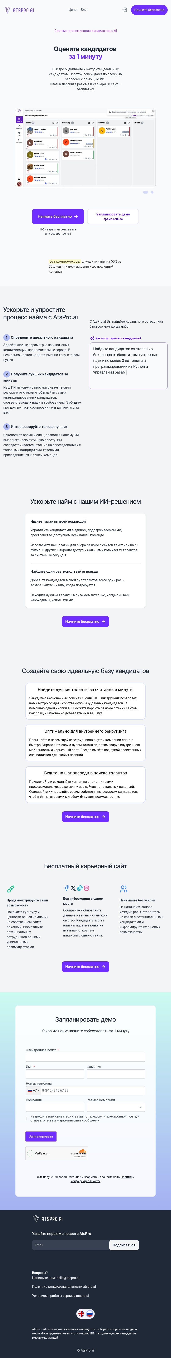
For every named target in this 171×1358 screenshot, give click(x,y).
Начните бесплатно (149, 10)
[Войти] (125, 10)
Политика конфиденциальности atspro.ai (64, 1287)
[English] (81, 1314)
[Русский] (89, 1314)
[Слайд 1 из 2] (145, 192)
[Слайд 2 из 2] (152, 192)
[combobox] (33, 1090)
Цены (72, 10)
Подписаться (124, 1245)
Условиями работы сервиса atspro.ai (60, 1296)
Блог (84, 10)
